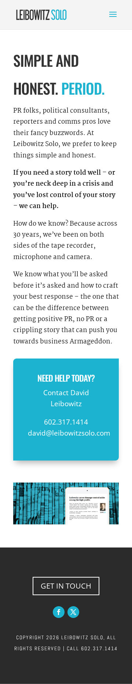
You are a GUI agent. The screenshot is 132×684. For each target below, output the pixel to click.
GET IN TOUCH (66, 586)
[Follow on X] (73, 612)
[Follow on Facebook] (59, 612)
